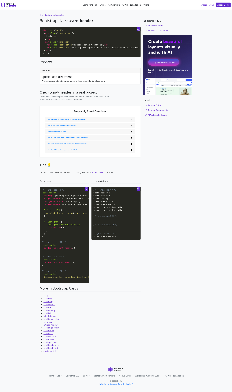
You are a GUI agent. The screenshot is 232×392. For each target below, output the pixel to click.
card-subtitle (49, 304)
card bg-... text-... (51, 342)
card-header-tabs (51, 348)
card (46, 295)
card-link (47, 313)
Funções (102, 5)
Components (114, 5)
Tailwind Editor (155, 105)
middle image (50, 316)
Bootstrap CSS (72, 375)
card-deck (48, 333)
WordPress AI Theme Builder (148, 375)
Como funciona (90, 5)
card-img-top (49, 310)
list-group (48, 322)
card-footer (49, 339)
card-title (48, 298)
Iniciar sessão (207, 5)
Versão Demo (223, 5)
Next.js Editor (125, 375)
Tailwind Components (158, 110)
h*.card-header (51, 325)
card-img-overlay (51, 319)
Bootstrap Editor (99, 172)
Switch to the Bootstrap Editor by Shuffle (115, 384)
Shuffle (119, 381)
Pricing (146, 5)
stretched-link (50, 351)
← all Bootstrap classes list (52, 15)
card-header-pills (51, 345)
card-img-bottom (51, 327)
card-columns (50, 336)
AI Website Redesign (131, 5)
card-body (48, 301)
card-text (48, 307)
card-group (49, 330)
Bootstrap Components (159, 30)
